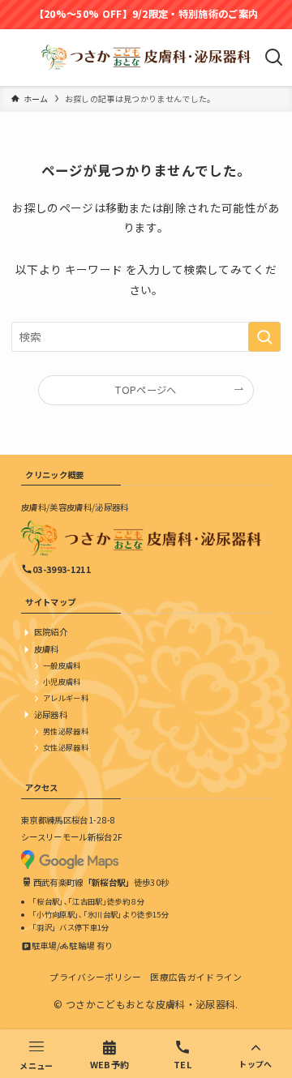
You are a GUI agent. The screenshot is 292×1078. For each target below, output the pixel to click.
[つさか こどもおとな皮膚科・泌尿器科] (146, 57)
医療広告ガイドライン (196, 976)
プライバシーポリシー (95, 976)
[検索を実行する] (264, 337)
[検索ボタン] (274, 57)
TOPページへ (145, 390)
